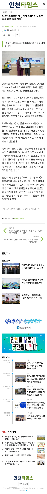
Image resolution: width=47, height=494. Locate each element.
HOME (4, 12)
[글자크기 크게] (17, 35)
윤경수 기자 (9, 26)
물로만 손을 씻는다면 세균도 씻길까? (18, 455)
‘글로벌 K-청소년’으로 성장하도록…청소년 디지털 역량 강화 (20, 450)
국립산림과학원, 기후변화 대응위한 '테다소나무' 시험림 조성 (20, 437)
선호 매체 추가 (11, 30)
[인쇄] (9, 35)
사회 (10, 12)
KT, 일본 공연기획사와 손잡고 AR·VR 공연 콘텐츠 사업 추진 (20, 462)
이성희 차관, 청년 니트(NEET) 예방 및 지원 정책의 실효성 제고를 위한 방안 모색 (20, 443)
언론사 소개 (23, 484)
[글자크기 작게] (14, 35)
